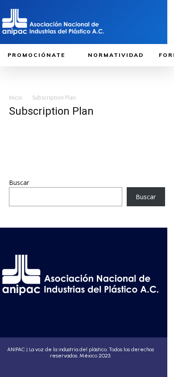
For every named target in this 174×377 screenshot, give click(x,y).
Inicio (15, 97)
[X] (93, 302)
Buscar (19, 182)
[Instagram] (63, 302)
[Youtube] (108, 302)
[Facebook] (47, 302)
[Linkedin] (78, 302)
